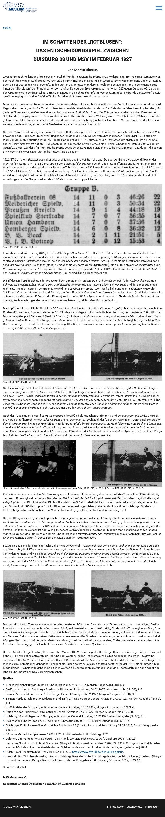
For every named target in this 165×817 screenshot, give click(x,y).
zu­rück (7, 27)
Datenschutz (134, 806)
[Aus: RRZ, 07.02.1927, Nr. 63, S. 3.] (82, 356)
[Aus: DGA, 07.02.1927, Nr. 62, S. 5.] (82, 215)
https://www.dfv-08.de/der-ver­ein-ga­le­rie (97, 751)
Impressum (152, 806)
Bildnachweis (115, 806)
